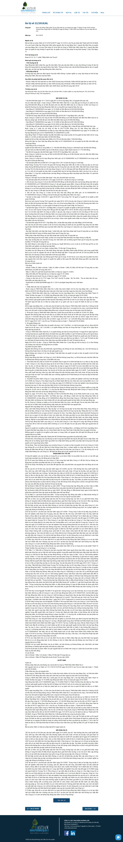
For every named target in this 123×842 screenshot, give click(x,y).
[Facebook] (66, 833)
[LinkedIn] (72, 833)
